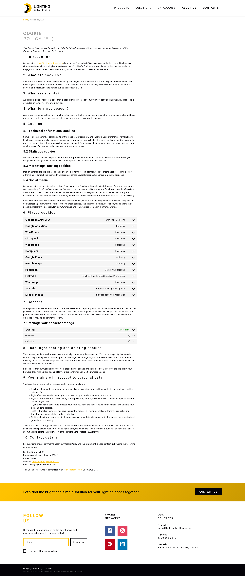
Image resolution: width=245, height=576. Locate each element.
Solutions (143, 7)
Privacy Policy (61, 571)
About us (189, 7)
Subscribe (79, 542)
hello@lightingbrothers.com (174, 528)
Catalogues (167, 7)
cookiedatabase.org (73, 470)
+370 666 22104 (168, 538)
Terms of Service (74, 571)
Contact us (208, 491)
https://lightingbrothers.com (49, 63)
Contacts (211, 7)
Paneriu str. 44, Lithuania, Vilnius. (178, 547)
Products (121, 7)
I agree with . (43, 551)
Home (25, 20)
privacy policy (49, 551)
